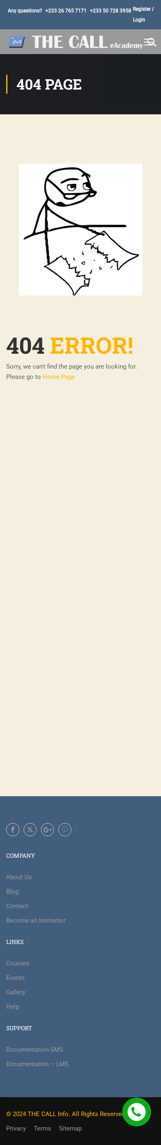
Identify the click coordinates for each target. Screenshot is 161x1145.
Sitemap (70, 1128)
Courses (17, 963)
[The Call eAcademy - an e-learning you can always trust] (76, 41)
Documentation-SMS (34, 1049)
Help (12, 1006)
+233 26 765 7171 (66, 11)
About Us (19, 877)
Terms (42, 1128)
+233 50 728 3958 (110, 11)
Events (15, 978)
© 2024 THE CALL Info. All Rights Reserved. (66, 1114)
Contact (17, 906)
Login (139, 20)
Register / (143, 9)
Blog (12, 891)
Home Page (59, 377)
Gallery (15, 992)
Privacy (16, 1128)
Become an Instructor (36, 920)
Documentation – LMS (37, 1064)
